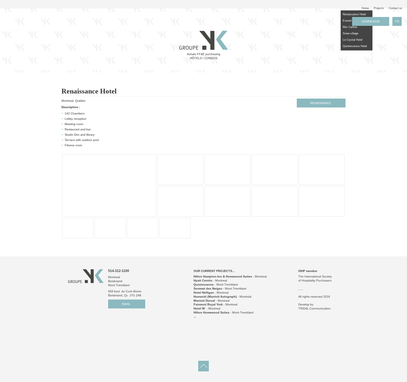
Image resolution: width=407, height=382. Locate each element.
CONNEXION (371, 21)
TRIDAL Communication (314, 308)
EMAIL (126, 304)
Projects (379, 8)
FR (397, 21)
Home (365, 8)
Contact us (395, 8)
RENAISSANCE (320, 103)
